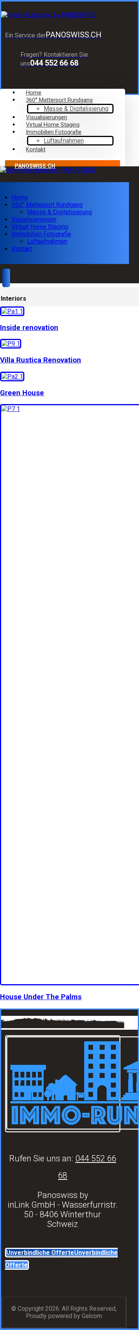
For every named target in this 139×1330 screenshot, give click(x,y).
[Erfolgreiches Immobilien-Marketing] (49, 15)
